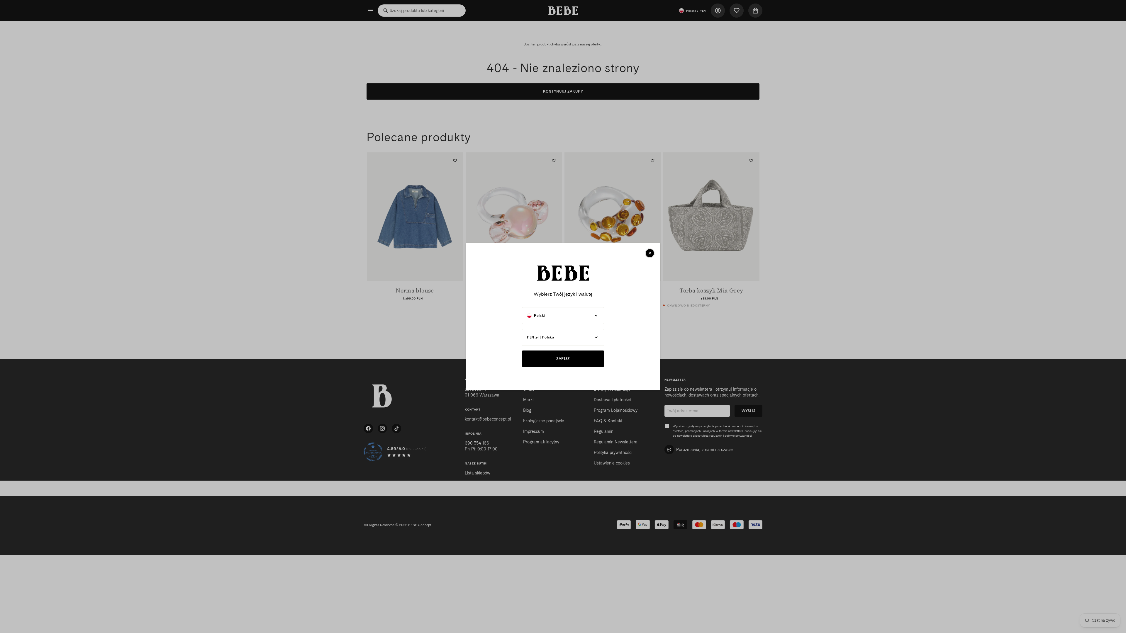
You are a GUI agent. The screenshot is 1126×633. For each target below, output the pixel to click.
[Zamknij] (649, 253)
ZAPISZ (563, 358)
